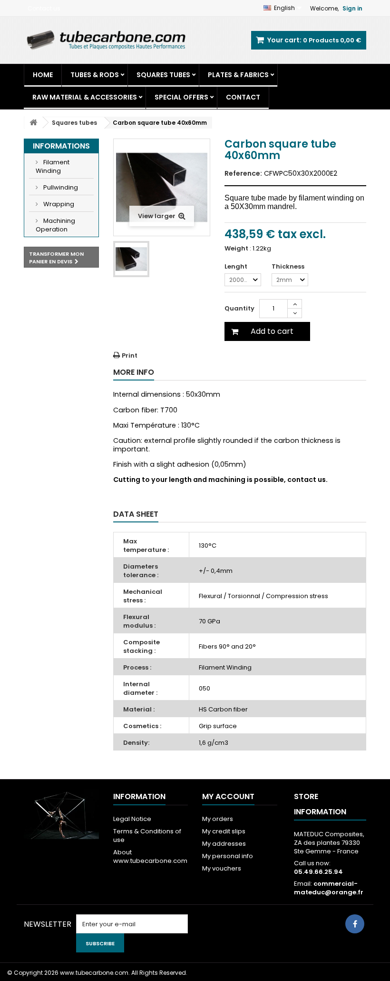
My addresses (224, 843)
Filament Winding (52, 166)
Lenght (236, 266)
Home (43, 75)
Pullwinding (60, 187)
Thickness (289, 266)
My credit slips (223, 831)
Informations (61, 145)
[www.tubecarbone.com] (106, 39)
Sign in (352, 8)
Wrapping (58, 204)
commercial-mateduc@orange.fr (328, 888)
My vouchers (221, 868)
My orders (217, 818)
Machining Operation (55, 225)
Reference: (243, 173)
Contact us (44, 8)
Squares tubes (163, 75)
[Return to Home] (33, 123)
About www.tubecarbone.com (150, 856)
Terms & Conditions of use (147, 835)
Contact (243, 97)
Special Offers (181, 97)
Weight (236, 248)
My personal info (227, 856)
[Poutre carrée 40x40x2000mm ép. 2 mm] (131, 259)
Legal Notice (132, 818)
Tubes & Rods (94, 75)
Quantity (239, 308)
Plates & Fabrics (238, 75)
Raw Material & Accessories (84, 97)
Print (129, 355)
